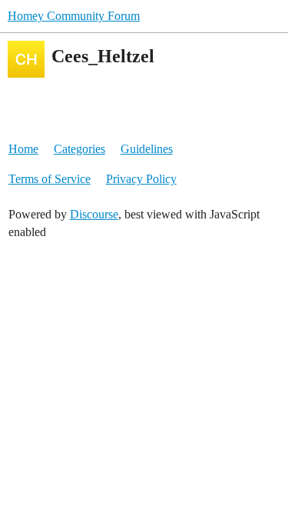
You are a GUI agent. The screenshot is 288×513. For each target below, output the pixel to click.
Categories (79, 148)
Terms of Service (49, 178)
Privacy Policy (141, 178)
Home (23, 148)
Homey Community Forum (74, 15)
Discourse (94, 214)
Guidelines (147, 148)
